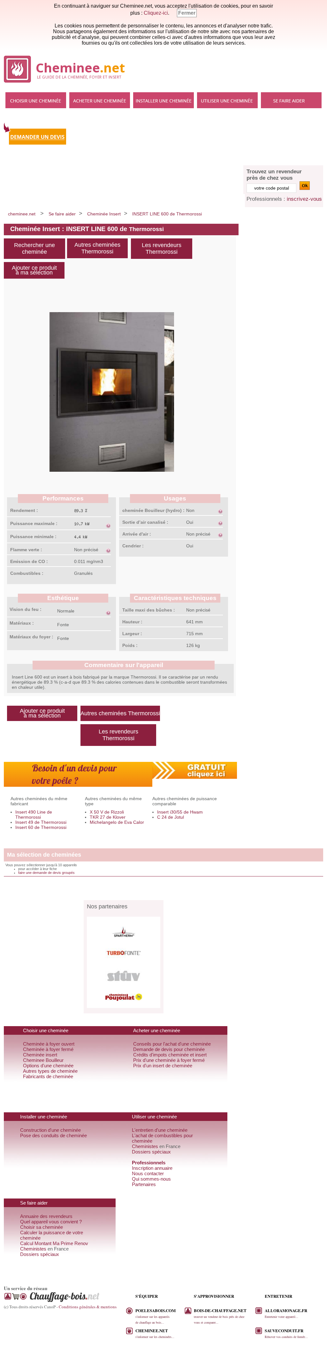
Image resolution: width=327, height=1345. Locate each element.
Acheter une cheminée (99, 100)
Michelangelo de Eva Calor (117, 822)
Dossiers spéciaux (151, 1151)
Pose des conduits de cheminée (53, 1135)
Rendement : (24, 510)
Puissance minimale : (33, 536)
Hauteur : (132, 621)
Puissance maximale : (33, 523)
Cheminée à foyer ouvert (48, 1044)
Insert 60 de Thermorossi (40, 827)
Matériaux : (22, 623)
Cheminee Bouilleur (43, 1060)
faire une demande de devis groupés (46, 873)
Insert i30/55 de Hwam (180, 812)
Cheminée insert (40, 1054)
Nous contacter (148, 1173)
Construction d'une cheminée (50, 1130)
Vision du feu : (26, 609)
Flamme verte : (26, 549)
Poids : (130, 645)
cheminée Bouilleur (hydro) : (153, 510)
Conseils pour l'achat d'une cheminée (172, 1044)
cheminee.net (21, 213)
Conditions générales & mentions (88, 1307)
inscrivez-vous (304, 199)
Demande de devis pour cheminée (169, 1049)
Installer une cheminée (163, 100)
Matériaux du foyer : (31, 636)
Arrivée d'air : (136, 534)
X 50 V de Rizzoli (107, 812)
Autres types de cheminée (50, 1071)
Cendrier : (133, 545)
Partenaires (144, 1184)
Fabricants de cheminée (48, 1076)
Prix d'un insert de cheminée (162, 1065)
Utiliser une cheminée (227, 100)
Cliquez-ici (156, 13)
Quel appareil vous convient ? (51, 1221)
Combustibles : (26, 573)
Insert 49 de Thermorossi (40, 822)
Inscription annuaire (152, 1168)
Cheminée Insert (104, 213)
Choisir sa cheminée (41, 1227)
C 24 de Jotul (170, 817)
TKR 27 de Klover (107, 817)
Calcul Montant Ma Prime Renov (54, 1243)
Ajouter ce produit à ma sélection (34, 270)
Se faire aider (291, 100)
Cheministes (145, 1146)
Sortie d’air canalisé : (145, 522)
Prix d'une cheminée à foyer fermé (169, 1060)
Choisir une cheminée (35, 100)
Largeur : (132, 633)
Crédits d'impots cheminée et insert (170, 1054)
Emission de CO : (29, 561)
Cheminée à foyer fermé (48, 1049)
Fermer (186, 13)
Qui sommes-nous (151, 1179)
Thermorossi (146, 229)
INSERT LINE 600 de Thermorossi (167, 213)
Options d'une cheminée (48, 1065)
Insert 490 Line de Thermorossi (33, 814)
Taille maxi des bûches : (148, 609)
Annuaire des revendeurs (46, 1216)
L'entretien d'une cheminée (159, 1130)
